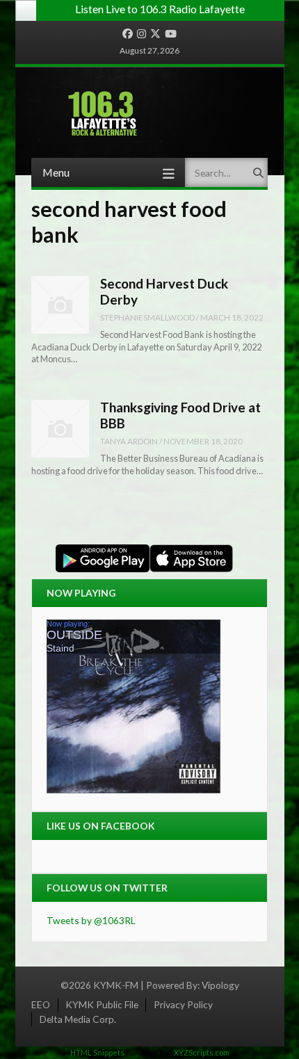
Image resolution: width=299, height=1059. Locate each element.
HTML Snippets (97, 1052)
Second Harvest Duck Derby (164, 291)
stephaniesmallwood (147, 317)
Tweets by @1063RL (91, 920)
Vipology (220, 985)
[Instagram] (141, 34)
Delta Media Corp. (78, 1019)
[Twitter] (155, 34)
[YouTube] (171, 34)
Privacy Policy (183, 1004)
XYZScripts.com (201, 1052)
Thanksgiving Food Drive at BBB (180, 415)
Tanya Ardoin (129, 441)
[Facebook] (127, 34)
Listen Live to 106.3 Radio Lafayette (160, 8)
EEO (40, 1004)
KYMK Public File (101, 1004)
